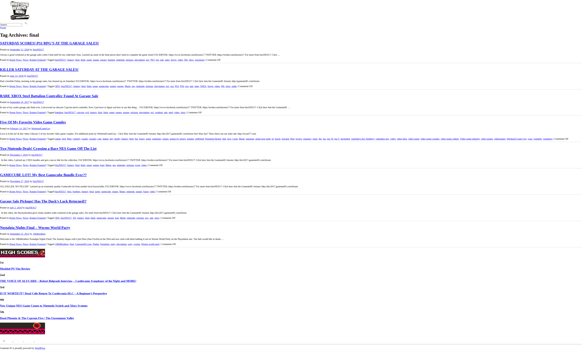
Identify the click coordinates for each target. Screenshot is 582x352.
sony (130, 244)
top (324, 139)
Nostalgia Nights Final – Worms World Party (35, 228)
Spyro (173, 60)
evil (87, 112)
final (77, 60)
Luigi (235, 139)
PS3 (152, 60)
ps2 (172, 86)
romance (307, 139)
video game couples (429, 139)
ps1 (147, 60)
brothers (76, 191)
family (117, 139)
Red (292, 139)
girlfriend (199, 139)
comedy (76, 139)
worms (137, 244)
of (273, 139)
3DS (57, 218)
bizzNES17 (38, 49)
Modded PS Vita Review (15, 268)
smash (139, 191)
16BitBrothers (62, 244)
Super (146, 191)
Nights (96, 244)
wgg (530, 139)
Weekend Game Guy (517, 139)
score (137, 165)
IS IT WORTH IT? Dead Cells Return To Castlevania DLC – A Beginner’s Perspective (53, 293)
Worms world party (150, 244)
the (320, 139)
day (111, 139)
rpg (157, 60)
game (89, 60)
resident (159, 112)
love (229, 139)
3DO (57, 86)
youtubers (547, 139)
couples (92, 139)
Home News (15, 60)
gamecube (104, 86)
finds (83, 60)
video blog (402, 139)
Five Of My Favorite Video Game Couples (33, 122)
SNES (203, 86)
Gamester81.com (83, 244)
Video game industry (470, 139)
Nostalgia (104, 244)
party (112, 244)
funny (142, 139)
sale (162, 60)
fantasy (70, 60)
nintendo (120, 60)
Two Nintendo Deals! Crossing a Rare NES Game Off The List (48, 148)
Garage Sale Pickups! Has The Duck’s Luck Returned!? (43, 201)
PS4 (182, 86)
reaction (285, 139)
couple (84, 139)
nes (133, 86)
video (180, 60)
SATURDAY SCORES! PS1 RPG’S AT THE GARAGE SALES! (49, 43)
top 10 (330, 139)
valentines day (382, 139)
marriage (250, 139)
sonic (315, 139)
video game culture (450, 139)
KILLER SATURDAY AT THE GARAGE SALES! (39, 70)
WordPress (40, 348)
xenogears (199, 60)
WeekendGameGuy (40, 128)
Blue (69, 139)
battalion (59, 112)
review (299, 139)
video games (487, 139)
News (25, 60)
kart (117, 218)
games (96, 60)
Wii (185, 60)
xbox (191, 60)
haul (102, 165)
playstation (139, 60)
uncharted (345, 139)
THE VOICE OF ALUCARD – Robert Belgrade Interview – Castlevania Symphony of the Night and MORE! (68, 281)
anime (58, 139)
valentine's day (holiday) (362, 139)
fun (136, 139)
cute (99, 139)
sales (167, 60)
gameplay (156, 139)
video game (413, 139)
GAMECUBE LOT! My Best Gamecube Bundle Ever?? (43, 175)
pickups (129, 60)
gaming (190, 139)
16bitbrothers (39, 234)
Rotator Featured (38, 60)
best (64, 139)
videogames (499, 139)
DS (74, 218)
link (224, 139)
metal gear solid (262, 139)
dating (106, 139)
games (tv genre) (178, 139)
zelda (234, 86)
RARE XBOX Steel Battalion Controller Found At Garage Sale (49, 96)
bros (69, 191)
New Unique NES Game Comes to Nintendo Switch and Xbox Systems (43, 305)
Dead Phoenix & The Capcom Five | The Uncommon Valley (37, 318)
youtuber (537, 139)
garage (103, 60)
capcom (80, 112)
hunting (111, 60)
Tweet (3, 27)
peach (277, 139)
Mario (127, 86)
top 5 (336, 139)
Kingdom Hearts (213, 139)
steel (171, 112)
